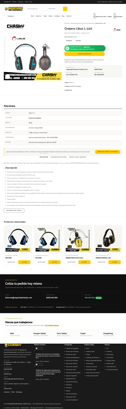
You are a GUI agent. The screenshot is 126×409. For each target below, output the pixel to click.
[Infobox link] (63, 9)
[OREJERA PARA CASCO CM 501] (78, 239)
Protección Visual (71, 355)
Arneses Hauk (110, 364)
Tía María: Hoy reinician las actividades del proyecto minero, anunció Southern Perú (48, 356)
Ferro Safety (109, 355)
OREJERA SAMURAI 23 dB (103, 258)
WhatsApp (19, 392)
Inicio (87, 348)
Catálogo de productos (92, 358)
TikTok (13, 392)
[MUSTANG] (18, 239)
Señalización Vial (70, 379)
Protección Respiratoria (72, 358)
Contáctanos (89, 364)
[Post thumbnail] (39, 350)
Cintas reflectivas (111, 367)
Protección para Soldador (73, 373)
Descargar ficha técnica (14, 210)
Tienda (88, 355)
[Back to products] (119, 23)
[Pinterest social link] (78, 90)
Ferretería (69, 388)
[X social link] (75, 90)
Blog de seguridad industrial (93, 361)
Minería (68, 391)
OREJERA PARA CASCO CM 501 (74, 258)
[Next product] (121, 23)
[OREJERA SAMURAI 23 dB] (108, 239)
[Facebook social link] (73, 90)
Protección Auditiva (76, 86)
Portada (66, 23)
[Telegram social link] (82, 90)
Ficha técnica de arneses (93, 373)
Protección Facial (71, 370)
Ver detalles (11, 262)
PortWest (109, 352)
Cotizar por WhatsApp (84, 54)
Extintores (69, 385)
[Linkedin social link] (80, 90)
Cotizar (24, 262)
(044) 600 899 (8, 369)
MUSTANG (8, 258)
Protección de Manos (72, 361)
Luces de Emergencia (72, 400)
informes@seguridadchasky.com (14, 379)
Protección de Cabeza (72, 352)
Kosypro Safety (110, 361)
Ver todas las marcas (52, 325)
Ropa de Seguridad (71, 376)
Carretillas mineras (91, 370)
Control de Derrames (72, 382)
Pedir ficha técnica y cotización (108, 152)
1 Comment (46, 361)
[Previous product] (117, 23)
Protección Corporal (72, 367)
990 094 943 (7, 374)
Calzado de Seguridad (72, 348)
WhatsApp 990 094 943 (37, 408)
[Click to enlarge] (7, 76)
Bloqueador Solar (71, 397)
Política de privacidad (92, 376)
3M (107, 348)
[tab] (44, 156)
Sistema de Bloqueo (71, 394)
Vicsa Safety (109, 358)
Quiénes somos (90, 352)
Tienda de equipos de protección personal (82, 23)
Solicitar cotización (91, 367)
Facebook (6, 392)
